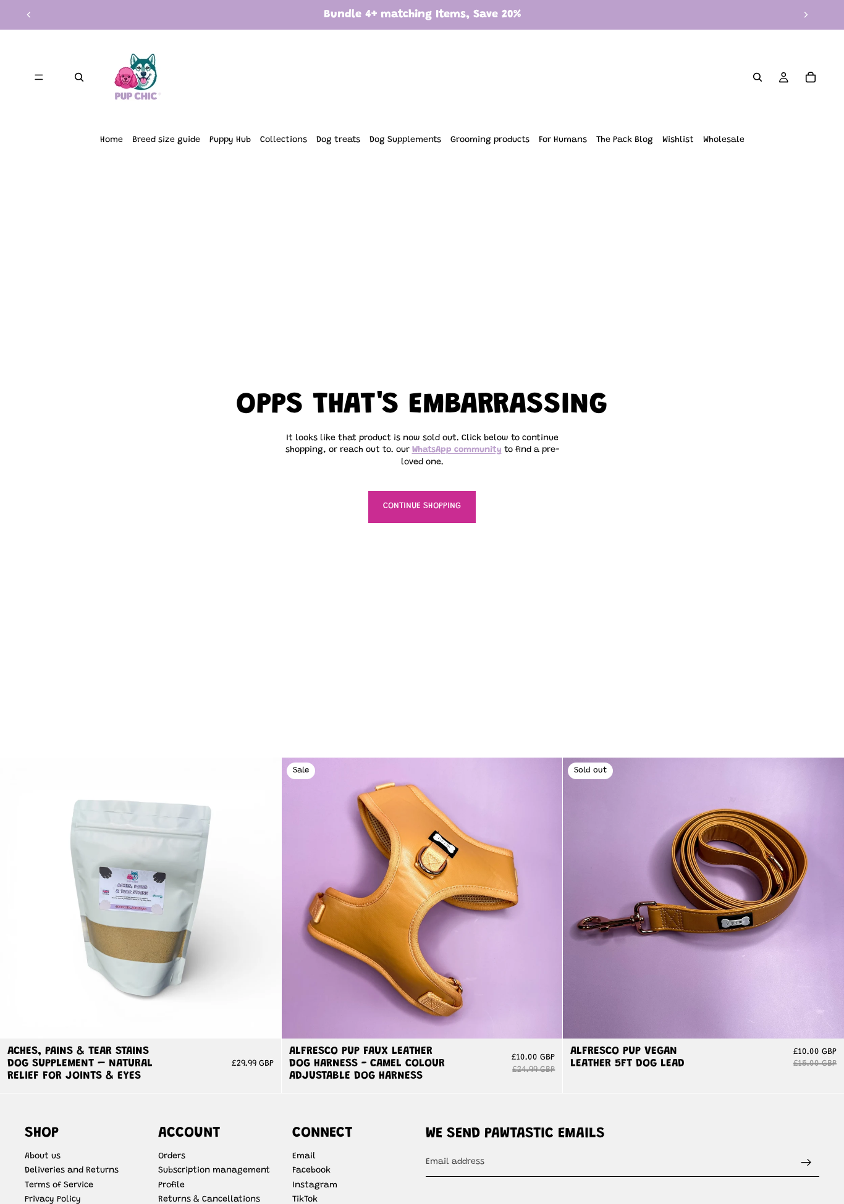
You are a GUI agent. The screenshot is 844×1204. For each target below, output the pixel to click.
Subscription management (214, 1170)
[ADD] (262, 1020)
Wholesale (724, 140)
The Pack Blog (624, 140)
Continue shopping (422, 506)
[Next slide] (805, 14)
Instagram (314, 1185)
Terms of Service (59, 1185)
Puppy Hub (230, 140)
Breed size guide (166, 140)
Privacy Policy (53, 1199)
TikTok (305, 1199)
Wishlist (678, 140)
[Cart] (810, 77)
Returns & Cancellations (209, 1199)
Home (111, 140)
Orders (171, 1156)
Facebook (311, 1170)
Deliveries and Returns (72, 1170)
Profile (171, 1185)
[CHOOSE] (544, 1020)
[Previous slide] (29, 14)
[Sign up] (806, 1163)
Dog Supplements (405, 140)
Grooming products (490, 140)
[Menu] (39, 77)
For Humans (563, 140)
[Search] (79, 77)
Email (304, 1156)
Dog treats (338, 140)
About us (43, 1156)
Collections (283, 140)
